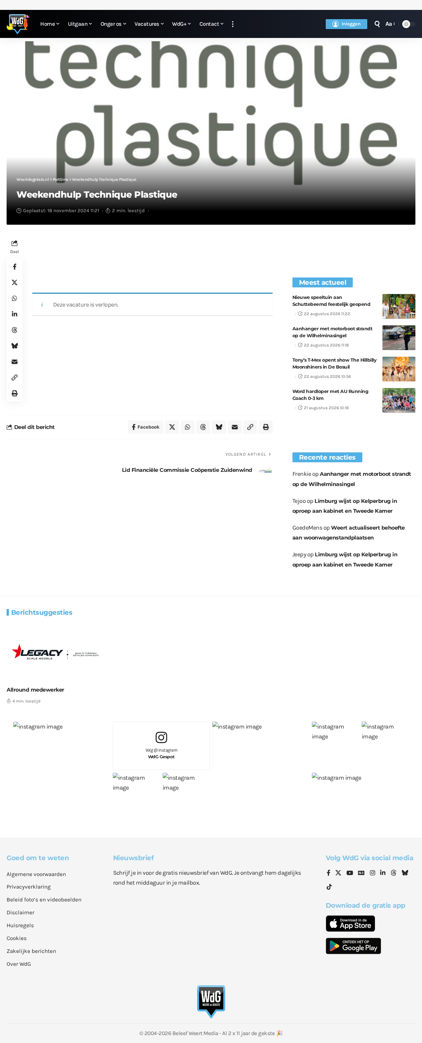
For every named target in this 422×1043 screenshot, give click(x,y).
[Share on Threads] (14, 330)
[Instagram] (372, 873)
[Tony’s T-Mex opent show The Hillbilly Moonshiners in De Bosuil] (398, 369)
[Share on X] (14, 282)
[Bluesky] (405, 873)
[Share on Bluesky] (14, 346)
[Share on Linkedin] (14, 314)
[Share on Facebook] (14, 267)
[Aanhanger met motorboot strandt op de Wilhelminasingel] (398, 337)
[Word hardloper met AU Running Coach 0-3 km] (398, 400)
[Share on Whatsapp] (14, 298)
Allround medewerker (35, 690)
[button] (232, 24)
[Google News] (361, 873)
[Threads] (394, 873)
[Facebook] (328, 873)
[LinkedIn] (382, 873)
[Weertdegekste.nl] (18, 24)
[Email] (14, 362)
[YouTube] (350, 873)
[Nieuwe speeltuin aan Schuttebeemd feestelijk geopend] (398, 306)
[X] (338, 873)
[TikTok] (329, 887)
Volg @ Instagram (161, 753)
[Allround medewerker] (55, 651)
